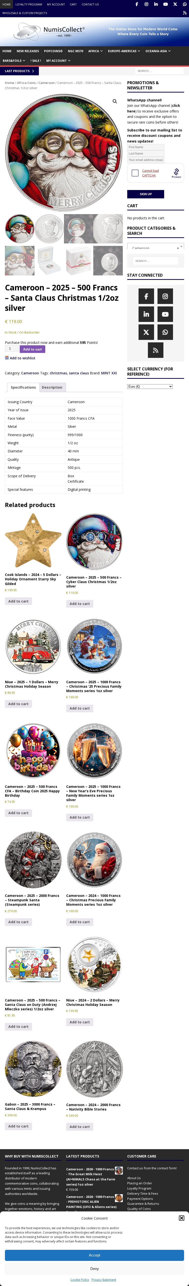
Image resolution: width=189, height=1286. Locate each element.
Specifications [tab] (23, 387)
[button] (181, 1218)
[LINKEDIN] (156, 4)
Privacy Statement (104, 1280)
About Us (134, 1178)
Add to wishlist (22, 358)
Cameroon (46, 82)
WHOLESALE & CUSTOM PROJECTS (24, 13)
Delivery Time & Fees (142, 1193)
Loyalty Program (29, 4)
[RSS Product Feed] (184, 13)
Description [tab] (52, 387)
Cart (73, 4)
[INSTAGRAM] (146, 4)
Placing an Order (139, 1183)
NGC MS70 (75, 51)
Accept (94, 1255)
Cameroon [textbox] (154, 248)
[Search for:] (159, 70)
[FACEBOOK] (136, 4)
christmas (58, 373)
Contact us (90, 4)
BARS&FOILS (12, 61)
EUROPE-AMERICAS (122, 51)
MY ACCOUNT (56, 61)
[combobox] (155, 246)
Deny (94, 1269)
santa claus (79, 373)
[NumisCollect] (94, 43)
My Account (56, 4)
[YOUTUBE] (165, 4)
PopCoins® (53, 51)
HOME (7, 51)
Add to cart (32, 349)
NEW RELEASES (28, 51)
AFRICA (93, 51)
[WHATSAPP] (184, 4)
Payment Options (140, 1198)
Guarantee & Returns (143, 1203)
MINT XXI (109, 373)
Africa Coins (26, 82)
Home (6, 4)
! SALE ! (36, 61)
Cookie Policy (79, 1280)
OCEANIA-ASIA (156, 51)
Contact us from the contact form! (152, 1168)
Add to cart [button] (18, 601)
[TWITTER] (175, 4)
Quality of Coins (139, 1209)
